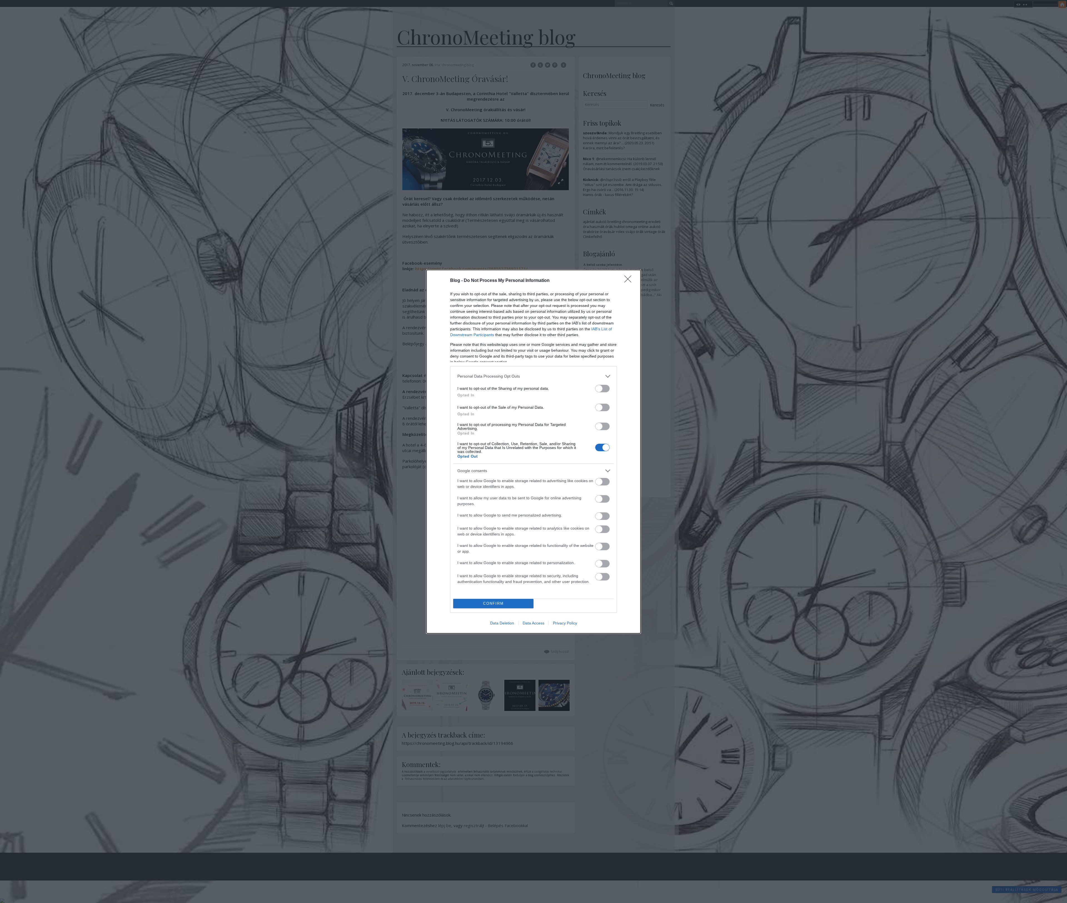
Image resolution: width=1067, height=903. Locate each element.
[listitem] (533, 376)
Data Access (533, 623)
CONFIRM (493, 603)
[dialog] (533, 451)
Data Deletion (502, 623)
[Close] (629, 281)
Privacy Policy (565, 623)
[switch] (602, 388)
